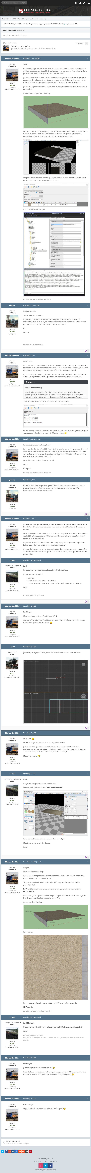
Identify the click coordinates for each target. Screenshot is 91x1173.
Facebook (50, 1165)
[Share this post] (87, 59)
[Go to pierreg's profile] (12, 321)
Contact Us (53, 1161)
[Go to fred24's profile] (12, 663)
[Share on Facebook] (6, 1151)
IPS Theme (42, 1159)
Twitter (45, 1165)
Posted (29, 59)
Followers (80, 44)
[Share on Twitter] (2, 1151)
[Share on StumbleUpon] (23, 1151)
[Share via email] (26, 1151)
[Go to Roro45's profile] (12, 576)
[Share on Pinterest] (30, 1151)
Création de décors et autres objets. (44, 49)
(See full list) (42, 19)
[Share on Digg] (13, 1151)
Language (37, 1161)
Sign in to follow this (10, 43)
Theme (45, 1161)
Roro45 (12, 560)
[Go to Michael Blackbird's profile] (6, 48)
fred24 (12, 647)
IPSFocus (50, 1159)
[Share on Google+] (9, 1151)
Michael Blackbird (18, 49)
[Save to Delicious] (16, 1151)
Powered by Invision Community (45, 1170)
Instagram (41, 1165)
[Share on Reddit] (19, 1151)
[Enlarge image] (55, 416)
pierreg (12, 305)
